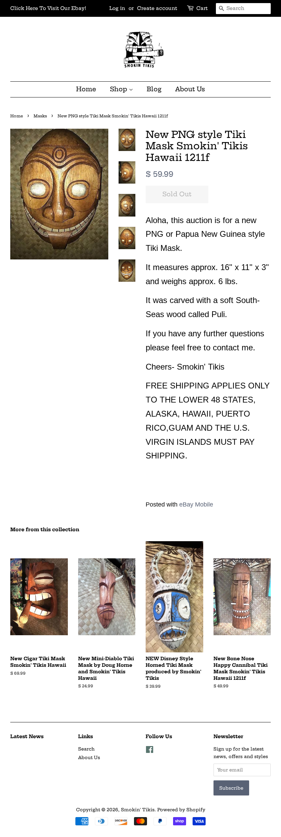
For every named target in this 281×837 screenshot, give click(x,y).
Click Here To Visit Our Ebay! (48, 8)
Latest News (27, 736)
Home (86, 89)
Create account (157, 8)
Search (86, 749)
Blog (154, 89)
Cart (202, 8)
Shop (119, 89)
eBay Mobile (196, 504)
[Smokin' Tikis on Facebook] (150, 751)
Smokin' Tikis (138, 809)
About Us (190, 89)
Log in (117, 8)
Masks (40, 116)
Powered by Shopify (181, 809)
